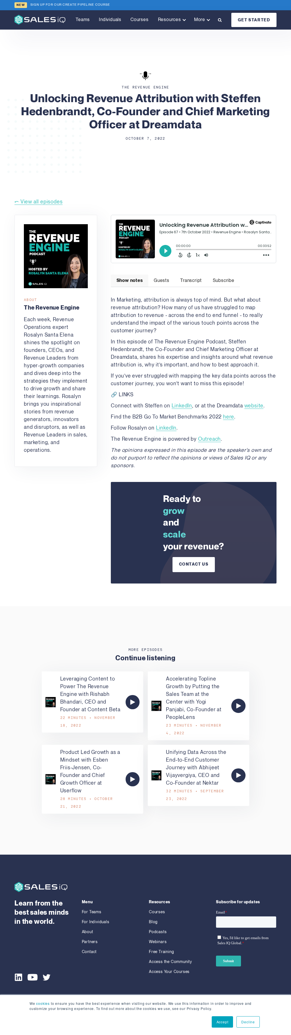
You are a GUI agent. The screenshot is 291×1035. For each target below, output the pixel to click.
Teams (83, 19)
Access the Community (170, 962)
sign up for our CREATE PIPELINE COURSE (70, 5)
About (87, 932)
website (254, 406)
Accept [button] (222, 1021)
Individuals (110, 19)
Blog (153, 922)
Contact (89, 952)
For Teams (91, 912)
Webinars (158, 942)
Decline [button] (248, 1021)
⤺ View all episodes (38, 202)
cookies (43, 1003)
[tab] (129, 281)
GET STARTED (254, 20)
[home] (39, 20)
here (228, 417)
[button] (171, 20)
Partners (90, 942)
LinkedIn (182, 406)
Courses (139, 19)
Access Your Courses (169, 972)
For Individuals (95, 922)
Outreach (209, 439)
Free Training (161, 952)
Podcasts (158, 932)
